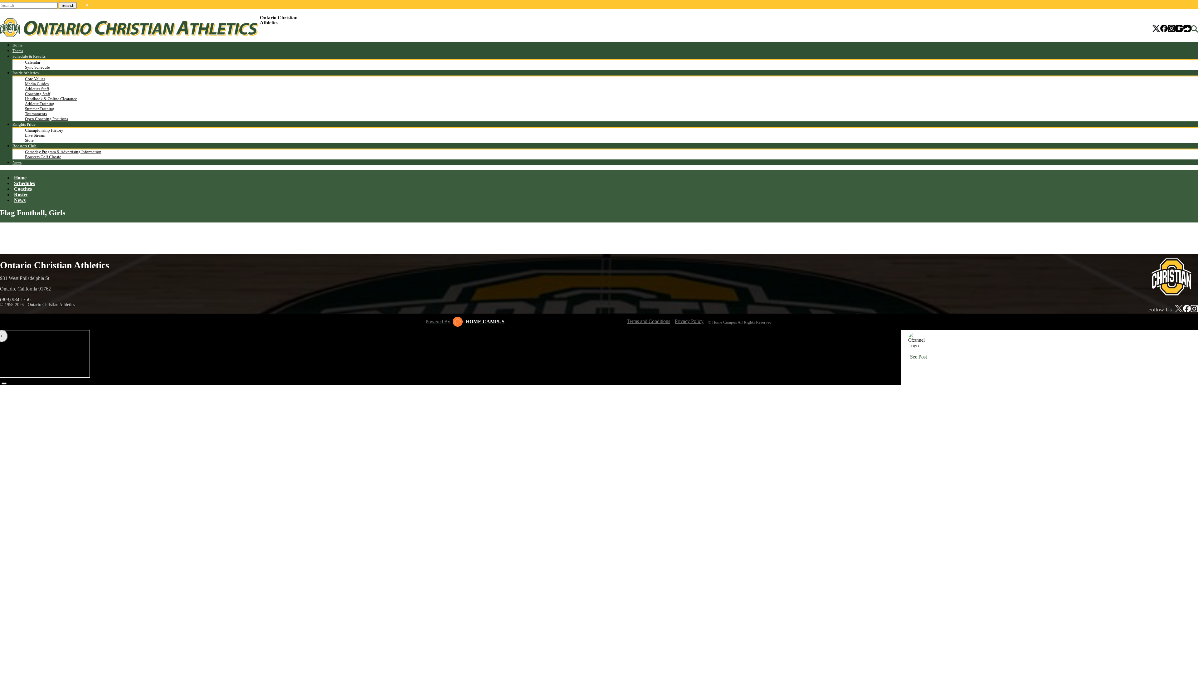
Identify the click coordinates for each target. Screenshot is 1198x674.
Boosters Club (24, 146)
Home (17, 45)
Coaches (23, 189)
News (17, 162)
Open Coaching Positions (46, 118)
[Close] (913, 340)
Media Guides (37, 83)
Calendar (32, 62)
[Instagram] (1171, 29)
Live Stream (35, 135)
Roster (21, 194)
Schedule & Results (29, 56)
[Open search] (1194, 29)
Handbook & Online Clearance (51, 98)
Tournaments (36, 113)
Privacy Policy (689, 321)
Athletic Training (39, 103)
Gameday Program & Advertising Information (63, 151)
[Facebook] (1164, 29)
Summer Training (39, 108)
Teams (17, 50)
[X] (1156, 29)
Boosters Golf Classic (43, 156)
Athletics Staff (37, 88)
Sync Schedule (37, 67)
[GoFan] (1183, 29)
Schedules (24, 183)
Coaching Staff (37, 93)
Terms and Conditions (648, 321)
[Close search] (87, 4)
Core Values (35, 78)
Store (29, 140)
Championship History (44, 130)
